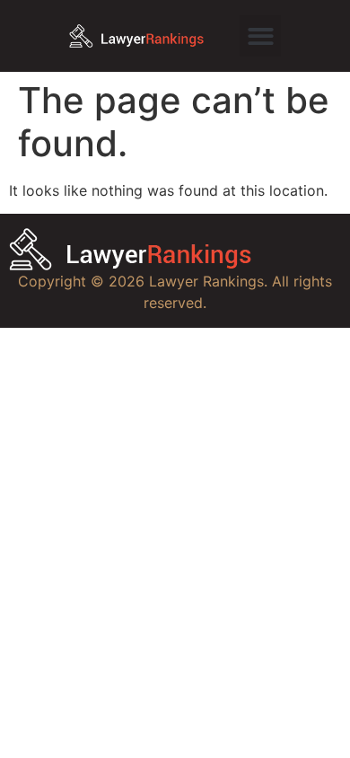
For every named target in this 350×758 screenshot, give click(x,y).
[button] (261, 36)
